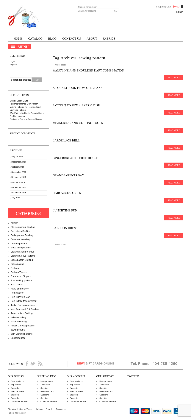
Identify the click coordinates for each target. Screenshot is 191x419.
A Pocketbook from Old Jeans (77, 88)
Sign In (179, 12)
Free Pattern (17, 284)
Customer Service (19, 401)
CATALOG (35, 38)
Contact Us (71, 38)
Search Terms (25, 409)
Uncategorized (18, 338)
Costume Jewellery (20, 239)
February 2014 (18, 182)
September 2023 (18, 172)
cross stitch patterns (21, 247)
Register (13, 64)
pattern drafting (18, 317)
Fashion (15, 268)
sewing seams (18, 329)
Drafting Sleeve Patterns (23, 256)
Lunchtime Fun (65, 210)
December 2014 (18, 177)
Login (12, 61)
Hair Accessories (67, 193)
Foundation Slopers (21, 276)
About (92, 38)
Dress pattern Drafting (22, 260)
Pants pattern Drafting (22, 313)
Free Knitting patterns (21, 280)
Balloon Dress (65, 228)
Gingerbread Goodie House (75, 158)
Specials (15, 388)
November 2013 (18, 192)
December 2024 (18, 162)
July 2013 (15, 198)
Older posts (59, 65)
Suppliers (15, 395)
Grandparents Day (68, 175)
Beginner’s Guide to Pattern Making (26, 119)
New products (17, 381)
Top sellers (16, 385)
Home (18, 38)
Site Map (12, 409)
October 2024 (17, 167)
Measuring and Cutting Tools (78, 123)
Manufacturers (17, 391)
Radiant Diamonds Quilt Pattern (24, 104)
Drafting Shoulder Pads (22, 251)
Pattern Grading (19, 321)
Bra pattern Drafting (20, 231)
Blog (52, 38)
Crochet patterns (19, 243)
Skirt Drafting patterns (21, 334)
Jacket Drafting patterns (23, 305)
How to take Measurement (24, 301)
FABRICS (109, 38)
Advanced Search (44, 409)
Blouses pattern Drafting (23, 227)
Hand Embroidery (20, 288)
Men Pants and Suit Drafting (25, 309)
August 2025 (17, 156)
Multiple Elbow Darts (19, 101)
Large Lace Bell (66, 140)
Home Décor (17, 293)
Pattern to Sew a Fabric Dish (76, 105)
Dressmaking (17, 264)
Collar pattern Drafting (22, 235)
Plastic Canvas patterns (23, 325)
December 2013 (18, 187)
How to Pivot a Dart (20, 297)
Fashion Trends (18, 272)
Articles (14, 223)
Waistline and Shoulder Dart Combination (88, 70)
